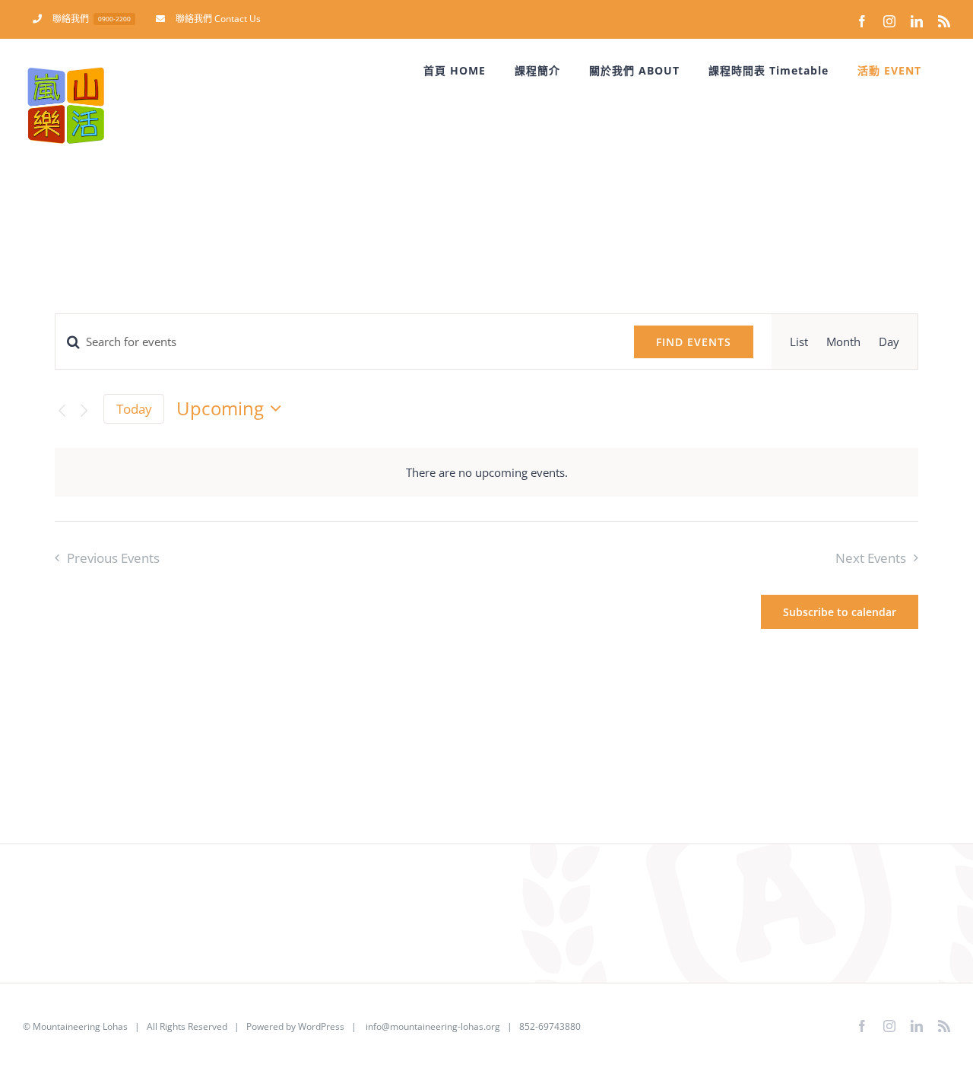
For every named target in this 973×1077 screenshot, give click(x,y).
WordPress (321, 1026)
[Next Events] (84, 411)
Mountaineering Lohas (80, 1026)
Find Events (693, 342)
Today (134, 409)
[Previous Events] (62, 411)
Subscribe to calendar (839, 612)
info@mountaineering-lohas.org (433, 1026)
